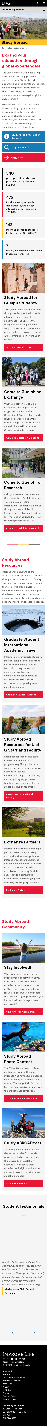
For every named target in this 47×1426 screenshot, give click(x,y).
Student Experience (17, 48)
